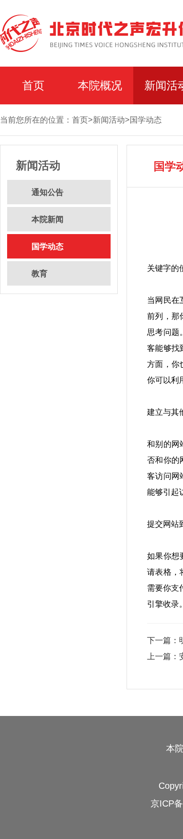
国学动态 (146, 119)
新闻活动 (109, 119)
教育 (40, 273)
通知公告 (48, 192)
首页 (33, 85)
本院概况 (100, 85)
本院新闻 (48, 219)
